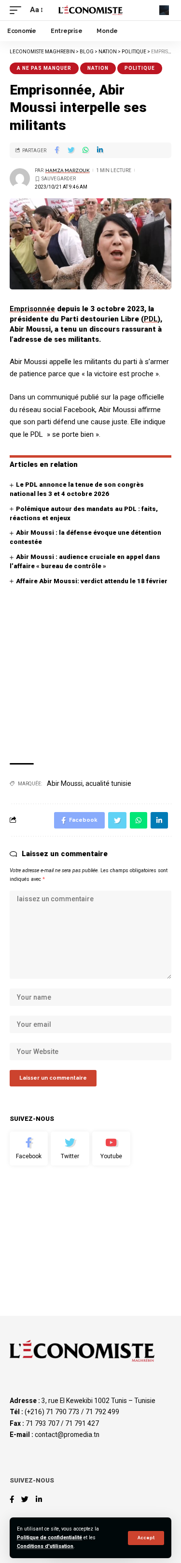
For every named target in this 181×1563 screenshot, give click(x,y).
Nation (98, 68)
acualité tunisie (108, 783)
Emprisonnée (32, 308)
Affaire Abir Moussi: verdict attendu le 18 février (91, 581)
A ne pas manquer (44, 68)
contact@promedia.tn (67, 1434)
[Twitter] (69, 1148)
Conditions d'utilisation (45, 1546)
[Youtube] (111, 1148)
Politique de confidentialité (49, 1537)
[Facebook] (28, 1148)
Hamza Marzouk (67, 170)
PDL (151, 319)
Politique (140, 68)
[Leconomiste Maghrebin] (90, 10)
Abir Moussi (65, 783)
